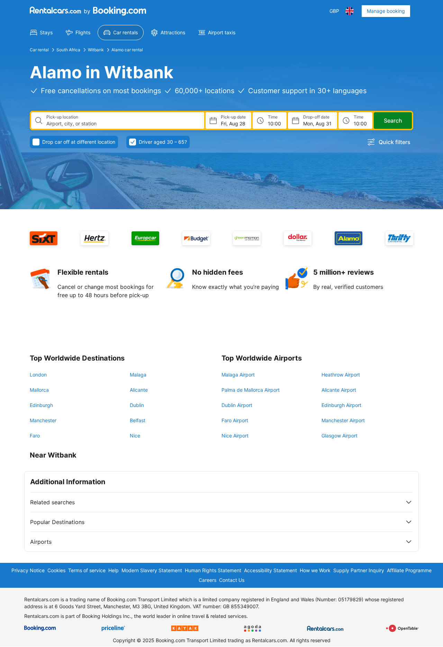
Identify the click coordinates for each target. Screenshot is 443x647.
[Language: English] (349, 11)
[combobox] (122, 123)
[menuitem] (41, 32)
